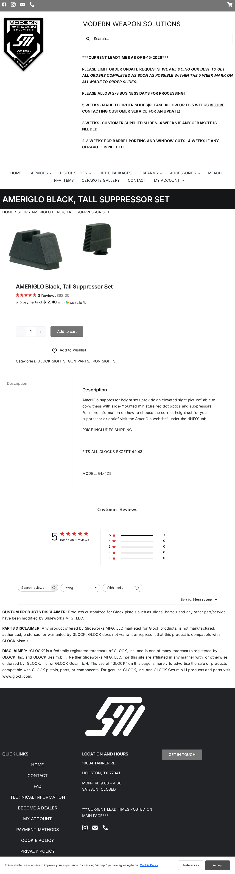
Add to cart (67, 331)
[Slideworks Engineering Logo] (23, 18)
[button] (69, 302)
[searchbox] (34, 587)
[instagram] (13, 4)
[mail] (22, 4)
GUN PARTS (78, 361)
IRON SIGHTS (103, 361)
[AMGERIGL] (60, 246)
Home (8, 212)
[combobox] (80, 588)
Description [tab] (17, 383)
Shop (22, 212)
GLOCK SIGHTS (51, 361)
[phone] (32, 4)
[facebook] (4, 4)
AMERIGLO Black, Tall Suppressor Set (70, 212)
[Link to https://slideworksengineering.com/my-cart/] (230, 4)
